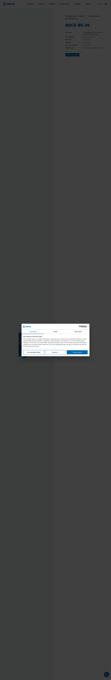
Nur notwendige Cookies (33, 352)
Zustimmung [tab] (33, 331)
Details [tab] (55, 331)
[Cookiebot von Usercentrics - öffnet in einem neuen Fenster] (81, 326)
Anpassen (54, 352)
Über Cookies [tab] (78, 331)
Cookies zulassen (77, 352)
